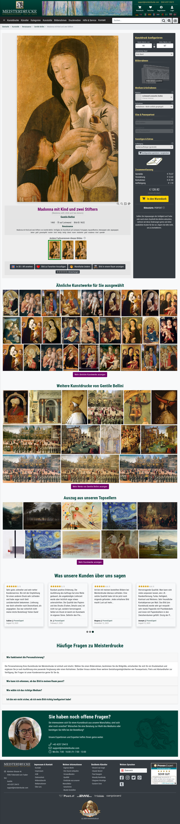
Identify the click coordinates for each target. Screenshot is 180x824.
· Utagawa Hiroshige (98, 780)
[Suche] (163, 20)
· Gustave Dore (96, 784)
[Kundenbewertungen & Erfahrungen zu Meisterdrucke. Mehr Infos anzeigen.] (164, 773)
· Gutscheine (67, 787)
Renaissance (26, 27)
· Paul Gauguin (96, 774)
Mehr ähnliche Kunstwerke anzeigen (90, 374)
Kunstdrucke (13, 20)
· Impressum (38, 771)
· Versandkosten (68, 774)
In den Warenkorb (155, 198)
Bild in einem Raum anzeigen (110, 266)
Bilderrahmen (60, 20)
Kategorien (36, 20)
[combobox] (154, 54)
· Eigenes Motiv (68, 768)
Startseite (5, 27)
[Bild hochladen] (175, 20)
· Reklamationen (40, 784)
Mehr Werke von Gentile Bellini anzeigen (90, 486)
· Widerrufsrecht (40, 780)
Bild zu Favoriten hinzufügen (53, 266)
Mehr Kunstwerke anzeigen (90, 562)
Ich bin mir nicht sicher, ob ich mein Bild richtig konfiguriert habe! (38, 699)
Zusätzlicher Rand (141, 51)
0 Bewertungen (73, 272)
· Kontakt (37, 768)
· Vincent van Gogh (98, 768)
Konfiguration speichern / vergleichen (155, 153)
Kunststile (47, 20)
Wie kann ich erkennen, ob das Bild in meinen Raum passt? (35, 681)
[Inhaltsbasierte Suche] (169, 20)
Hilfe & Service (89, 20)
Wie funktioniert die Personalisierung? (25, 657)
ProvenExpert (19, 621)
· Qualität (66, 777)
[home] (4, 20)
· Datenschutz (39, 777)
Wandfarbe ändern (81, 266)
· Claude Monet (96, 771)
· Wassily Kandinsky (98, 777)
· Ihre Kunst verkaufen (71, 771)
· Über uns (38, 787)
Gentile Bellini (39, 27)
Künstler (25, 20)
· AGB (36, 774)
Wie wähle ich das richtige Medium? (24, 690)
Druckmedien (75, 20)
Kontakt (102, 20)
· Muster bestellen (69, 790)
